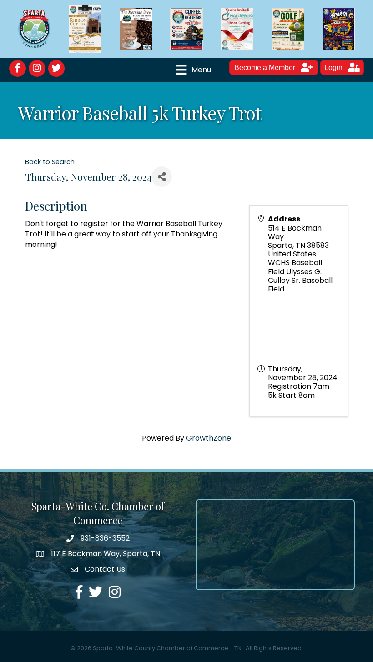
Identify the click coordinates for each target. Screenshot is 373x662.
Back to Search (50, 161)
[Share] (161, 176)
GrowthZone (208, 438)
